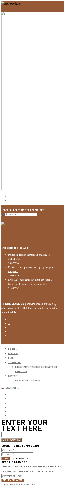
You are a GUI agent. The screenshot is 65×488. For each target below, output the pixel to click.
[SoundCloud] (9, 336)
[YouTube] (9, 411)
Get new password (13, 480)
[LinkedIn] (9, 327)
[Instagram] (9, 319)
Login (5, 458)
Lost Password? (19, 458)
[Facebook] (9, 323)
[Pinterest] (9, 331)
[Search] (2, 215)
